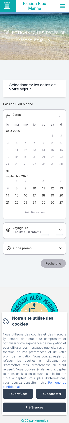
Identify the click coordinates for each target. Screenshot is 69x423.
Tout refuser (18, 394)
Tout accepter (51, 394)
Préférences (34, 407)
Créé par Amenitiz (34, 420)
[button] (52, 135)
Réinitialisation (35, 212)
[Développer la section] (60, 229)
